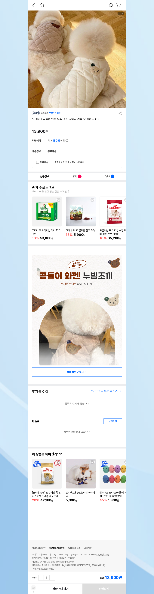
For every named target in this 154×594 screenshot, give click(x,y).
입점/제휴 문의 (74, 548)
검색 (111, 5)
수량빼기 (41, 577)
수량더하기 (52, 577)
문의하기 (113, 421)
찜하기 (58, 200)
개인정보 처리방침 (56, 548)
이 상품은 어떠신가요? (47, 454)
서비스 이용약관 (38, 548)
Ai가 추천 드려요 (43, 187)
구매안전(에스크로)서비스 (43, 569)
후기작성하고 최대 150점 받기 (105, 390)
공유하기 (120, 113)
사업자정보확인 (102, 554)
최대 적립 (57, 140)
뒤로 (33, 5)
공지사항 (87, 548)
